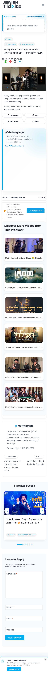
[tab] (19, 544)
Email (9, 618)
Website (10, 630)
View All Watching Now (35, 16)
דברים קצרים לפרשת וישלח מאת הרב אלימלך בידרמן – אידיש (12, 464)
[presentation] (25, 503)
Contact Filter (35, 210)
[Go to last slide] (7, 511)
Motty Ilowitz (12, 44)
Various (12, 535)
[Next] (42, 511)
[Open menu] (43, 4)
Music (10, 39)
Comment (11, 574)
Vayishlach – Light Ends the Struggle (35, 460)
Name (10, 607)
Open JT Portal (14, 669)
